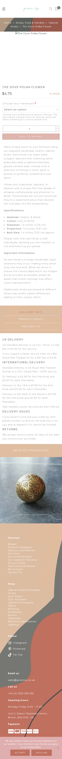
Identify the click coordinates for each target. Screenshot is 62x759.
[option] (31, 47)
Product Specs (31, 319)
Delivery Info (31, 312)
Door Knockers (17, 599)
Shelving (13, 608)
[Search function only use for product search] (51, 9)
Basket (12, 544)
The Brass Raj (31, 492)
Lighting (13, 624)
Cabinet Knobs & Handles (24, 590)
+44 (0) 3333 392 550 (21, 693)
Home (8, 22)
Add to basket (31, 136)
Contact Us (15, 572)
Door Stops (15, 596)
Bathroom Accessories (22, 621)
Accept (20, 752)
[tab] (31, 312)
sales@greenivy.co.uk (21, 680)
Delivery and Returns (21, 550)
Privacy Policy (17, 563)
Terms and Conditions (21, 566)
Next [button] (52, 55)
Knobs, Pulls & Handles (30, 22)
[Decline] (58, 748)
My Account (15, 569)
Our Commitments (20, 556)
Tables (12, 605)
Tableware (14, 618)
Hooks (12, 593)
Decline (42, 752)
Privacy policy (34, 747)
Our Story (14, 553)
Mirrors (12, 615)
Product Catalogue (20, 547)
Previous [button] (7, 55)
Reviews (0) (31, 326)
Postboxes (14, 612)
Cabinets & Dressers (20, 602)
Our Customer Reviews (22, 559)
